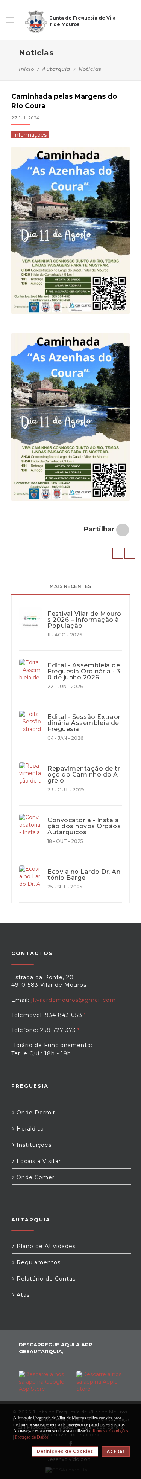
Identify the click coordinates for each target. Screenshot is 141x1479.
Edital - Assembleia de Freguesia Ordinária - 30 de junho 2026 (84, 671)
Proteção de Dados (32, 1437)
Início (26, 69)
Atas (22, 1294)
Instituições (33, 1145)
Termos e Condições (110, 1430)
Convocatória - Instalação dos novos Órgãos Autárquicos (84, 826)
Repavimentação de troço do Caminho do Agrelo (83, 775)
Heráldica (29, 1128)
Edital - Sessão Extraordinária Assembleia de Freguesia (84, 723)
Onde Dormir (35, 1112)
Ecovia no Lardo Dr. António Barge (83, 875)
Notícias (90, 69)
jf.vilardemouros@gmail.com (73, 1000)
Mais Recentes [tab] (70, 586)
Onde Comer (35, 1177)
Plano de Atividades (45, 1246)
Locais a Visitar (38, 1161)
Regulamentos (38, 1262)
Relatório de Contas (45, 1278)
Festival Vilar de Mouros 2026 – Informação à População (84, 620)
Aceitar (116, 1451)
